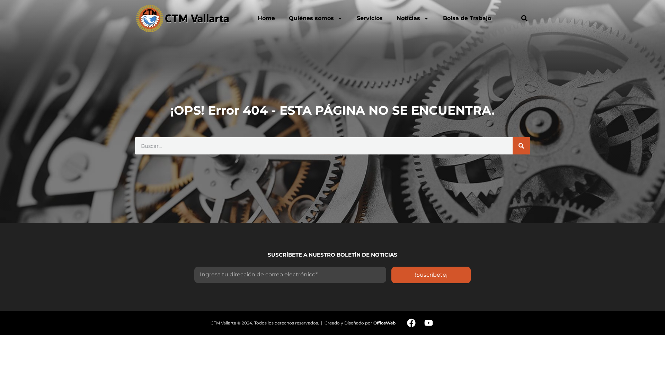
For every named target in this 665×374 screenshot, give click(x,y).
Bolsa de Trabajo (467, 18)
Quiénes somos (311, 18)
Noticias (408, 18)
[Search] (521, 145)
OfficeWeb (384, 323)
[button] (524, 18)
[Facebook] (411, 323)
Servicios (370, 18)
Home (266, 18)
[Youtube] (428, 323)
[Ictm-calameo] (445, 323)
